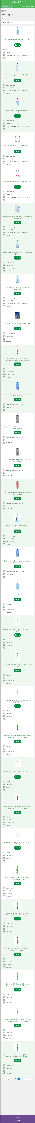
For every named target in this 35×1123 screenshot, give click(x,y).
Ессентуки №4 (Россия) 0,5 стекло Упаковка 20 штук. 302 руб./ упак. (17, 985)
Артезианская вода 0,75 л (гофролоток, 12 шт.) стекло (17, 146)
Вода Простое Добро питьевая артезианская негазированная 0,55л (17, 359)
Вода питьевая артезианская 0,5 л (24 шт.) (18, 75)
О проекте (17, 1117)
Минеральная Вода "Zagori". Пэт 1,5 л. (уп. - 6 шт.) (17, 772)
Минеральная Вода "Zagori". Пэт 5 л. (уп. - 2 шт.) (17, 630)
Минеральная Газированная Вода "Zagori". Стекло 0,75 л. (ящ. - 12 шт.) (17, 736)
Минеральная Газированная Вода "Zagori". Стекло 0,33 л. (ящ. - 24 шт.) (17, 807)
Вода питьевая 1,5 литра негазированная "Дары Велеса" (17, 493)
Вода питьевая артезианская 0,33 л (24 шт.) (17, 111)
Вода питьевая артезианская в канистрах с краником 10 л (17, 217)
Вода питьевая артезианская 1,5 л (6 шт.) (17, 39)
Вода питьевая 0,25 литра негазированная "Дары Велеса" (17, 395)
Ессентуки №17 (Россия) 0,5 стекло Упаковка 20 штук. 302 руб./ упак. (17, 914)
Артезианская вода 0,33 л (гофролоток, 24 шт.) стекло (17, 182)
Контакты (17, 1120)
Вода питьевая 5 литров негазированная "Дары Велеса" (17, 562)
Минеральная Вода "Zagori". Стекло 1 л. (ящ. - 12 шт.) (17, 701)
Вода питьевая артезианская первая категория (17, 288)
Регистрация (30, 6)
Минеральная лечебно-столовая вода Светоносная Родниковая (17, 324)
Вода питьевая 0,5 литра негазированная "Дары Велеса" (17, 428)
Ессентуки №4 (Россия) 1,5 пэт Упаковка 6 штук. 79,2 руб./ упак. (17, 949)
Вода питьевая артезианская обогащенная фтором (17, 253)
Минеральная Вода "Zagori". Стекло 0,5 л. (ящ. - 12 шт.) (17, 665)
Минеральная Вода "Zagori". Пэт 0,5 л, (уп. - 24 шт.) (17, 843)
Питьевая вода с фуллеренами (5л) (17, 594)
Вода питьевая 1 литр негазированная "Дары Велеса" (17, 460)
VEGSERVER (17, 2)
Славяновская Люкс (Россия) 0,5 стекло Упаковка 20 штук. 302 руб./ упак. (17, 1056)
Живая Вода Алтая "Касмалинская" (17, 525)
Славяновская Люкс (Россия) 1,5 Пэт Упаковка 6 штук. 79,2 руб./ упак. (17, 1020)
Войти (23, 6)
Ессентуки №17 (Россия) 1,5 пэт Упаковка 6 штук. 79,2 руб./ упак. (17, 878)
